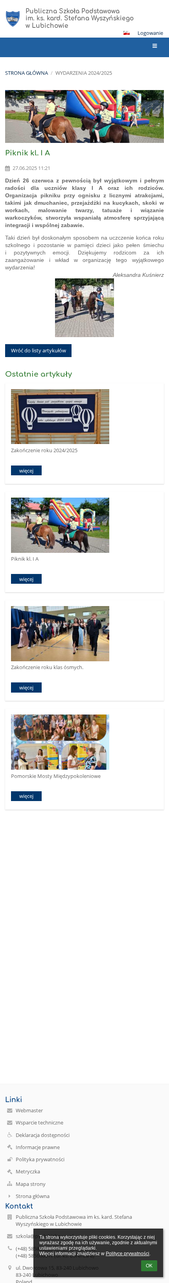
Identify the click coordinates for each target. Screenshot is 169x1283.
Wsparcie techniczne (39, 1122)
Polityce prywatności (127, 1253)
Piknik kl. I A (25, 558)
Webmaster (29, 1110)
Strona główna (26, 72)
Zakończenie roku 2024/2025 (44, 450)
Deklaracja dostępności (43, 1135)
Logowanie (150, 32)
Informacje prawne (38, 1147)
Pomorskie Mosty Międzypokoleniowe (56, 776)
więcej (26, 470)
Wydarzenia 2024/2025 (83, 72)
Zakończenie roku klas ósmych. (47, 667)
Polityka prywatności (40, 1159)
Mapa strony (31, 1183)
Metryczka (28, 1171)
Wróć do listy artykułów (38, 350)
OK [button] (149, 1266)
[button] (126, 33)
